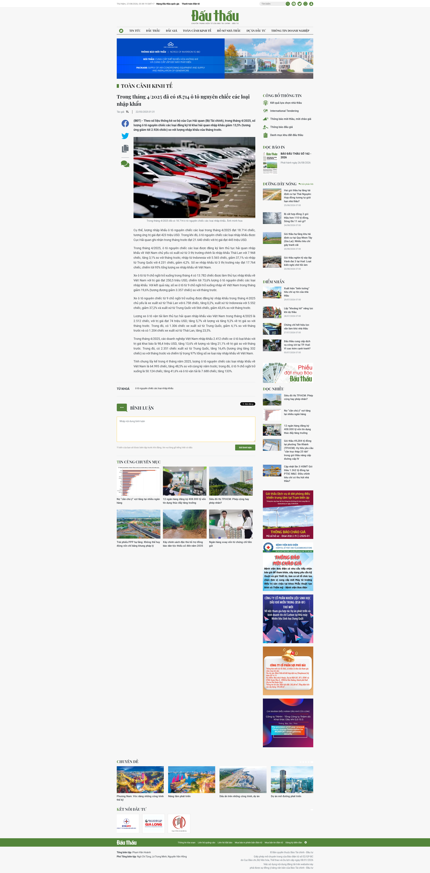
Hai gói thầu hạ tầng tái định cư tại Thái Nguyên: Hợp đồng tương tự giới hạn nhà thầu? (297, 195)
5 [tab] (312, 762)
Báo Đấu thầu (215, 17)
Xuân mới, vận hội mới (232, 796)
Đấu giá (171, 30)
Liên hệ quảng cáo (206, 842)
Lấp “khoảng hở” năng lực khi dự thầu (298, 310)
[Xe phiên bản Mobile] (305, 4)
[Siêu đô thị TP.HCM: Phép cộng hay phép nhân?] (231, 481)
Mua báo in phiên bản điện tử (248, 842)
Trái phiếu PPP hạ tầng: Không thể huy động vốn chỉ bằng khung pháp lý (138, 544)
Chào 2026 (277, 796)
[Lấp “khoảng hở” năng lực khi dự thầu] (272, 312)
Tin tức (134, 30)
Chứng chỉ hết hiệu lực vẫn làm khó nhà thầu (296, 326)
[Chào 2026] (294, 779)
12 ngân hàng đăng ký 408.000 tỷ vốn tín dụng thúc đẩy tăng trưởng (184, 501)
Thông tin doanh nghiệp (290, 30)
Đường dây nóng (279, 183)
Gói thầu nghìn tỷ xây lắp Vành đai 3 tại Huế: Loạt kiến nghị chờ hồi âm (298, 261)
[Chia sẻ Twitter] (299, 4)
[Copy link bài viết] (125, 148)
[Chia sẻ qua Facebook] (125, 123)
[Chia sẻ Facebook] (294, 4)
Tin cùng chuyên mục (139, 461)
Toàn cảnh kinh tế (197, 30)
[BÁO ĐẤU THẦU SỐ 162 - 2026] (270, 163)
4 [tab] (310, 762)
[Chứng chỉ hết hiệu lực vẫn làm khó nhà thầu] (272, 329)
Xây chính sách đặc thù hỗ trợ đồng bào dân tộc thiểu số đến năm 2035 (183, 544)
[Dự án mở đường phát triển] (191, 779)
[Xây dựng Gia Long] (153, 823)
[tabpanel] (140, 782)
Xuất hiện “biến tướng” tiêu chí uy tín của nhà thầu (296, 292)
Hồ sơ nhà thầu (229, 30)
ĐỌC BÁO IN (274, 147)
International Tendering (284, 110)
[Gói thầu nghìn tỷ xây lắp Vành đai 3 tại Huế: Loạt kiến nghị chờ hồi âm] (272, 262)
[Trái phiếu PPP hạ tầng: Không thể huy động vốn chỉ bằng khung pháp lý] (138, 524)
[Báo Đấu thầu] (126, 842)
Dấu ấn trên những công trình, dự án (137, 796)
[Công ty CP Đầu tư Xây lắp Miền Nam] (179, 823)
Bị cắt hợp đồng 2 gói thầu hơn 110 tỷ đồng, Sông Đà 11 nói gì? (296, 218)
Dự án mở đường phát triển (183, 796)
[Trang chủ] (121, 31)
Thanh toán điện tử (191, 4)
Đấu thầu (153, 30)
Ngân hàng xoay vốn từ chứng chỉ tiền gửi (230, 544)
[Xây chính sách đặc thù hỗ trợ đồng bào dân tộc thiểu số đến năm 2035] (185, 524)
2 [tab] (304, 762)
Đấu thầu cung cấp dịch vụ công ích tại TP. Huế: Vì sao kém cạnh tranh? (297, 345)
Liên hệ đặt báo (225, 842)
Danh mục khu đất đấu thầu (286, 135)
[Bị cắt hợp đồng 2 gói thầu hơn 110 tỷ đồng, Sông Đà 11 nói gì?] (272, 218)
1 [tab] (301, 762)
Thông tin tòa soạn (186, 842)
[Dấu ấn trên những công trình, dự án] (140, 779)
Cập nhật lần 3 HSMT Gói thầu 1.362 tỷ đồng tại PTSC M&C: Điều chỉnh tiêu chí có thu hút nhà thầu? (298, 473)
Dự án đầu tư (256, 30)
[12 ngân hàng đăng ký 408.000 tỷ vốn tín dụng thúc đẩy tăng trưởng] (185, 481)
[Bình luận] (125, 161)
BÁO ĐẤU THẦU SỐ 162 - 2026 (296, 155)
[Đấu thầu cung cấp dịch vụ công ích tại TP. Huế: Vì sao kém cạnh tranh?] (272, 345)
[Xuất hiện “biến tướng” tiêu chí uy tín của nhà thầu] (272, 292)
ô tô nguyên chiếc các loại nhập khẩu (154, 388)
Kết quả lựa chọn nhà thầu (286, 102)
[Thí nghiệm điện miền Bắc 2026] (126, 823)
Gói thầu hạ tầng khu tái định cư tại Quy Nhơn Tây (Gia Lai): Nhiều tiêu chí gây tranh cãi (298, 239)
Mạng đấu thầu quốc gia (167, 4)
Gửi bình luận (245, 447)
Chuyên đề (127, 761)
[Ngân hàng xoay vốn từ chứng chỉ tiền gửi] (231, 524)
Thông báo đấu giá (281, 127)
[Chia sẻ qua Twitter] (125, 136)
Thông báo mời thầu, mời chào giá (290, 119)
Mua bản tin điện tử (274, 842)
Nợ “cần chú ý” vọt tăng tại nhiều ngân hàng (138, 501)
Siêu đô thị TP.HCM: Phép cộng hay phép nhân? (229, 501)
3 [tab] (307, 762)
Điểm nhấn (274, 281)
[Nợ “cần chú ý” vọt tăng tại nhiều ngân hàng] (138, 481)
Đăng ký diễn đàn (294, 842)
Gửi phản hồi (307, 184)
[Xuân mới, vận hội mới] (243, 779)
